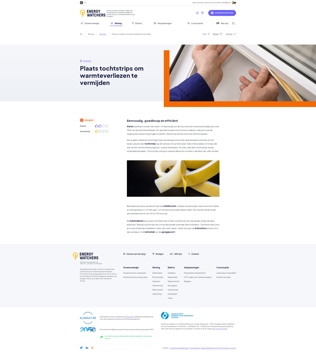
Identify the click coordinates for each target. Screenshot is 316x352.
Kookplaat (172, 294)
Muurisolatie (157, 277)
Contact (233, 348)
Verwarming (157, 285)
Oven (170, 298)
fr (85, 2)
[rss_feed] (92, 348)
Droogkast (172, 285)
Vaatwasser (173, 289)
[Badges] (202, 13)
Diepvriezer (173, 277)
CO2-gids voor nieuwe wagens (198, 277)
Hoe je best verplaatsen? (195, 273)
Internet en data (223, 277)
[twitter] (81, 348)
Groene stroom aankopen (134, 273)
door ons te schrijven (219, 329)
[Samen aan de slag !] (197, 13)
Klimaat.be (129, 317)
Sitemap (225, 348)
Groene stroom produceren (135, 277)
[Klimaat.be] (88, 318)
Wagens (187, 281)
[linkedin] (87, 348)
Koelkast (172, 273)
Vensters (102, 34)
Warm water (157, 289)
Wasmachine (173, 281)
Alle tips (224, 23)
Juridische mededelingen (179, 348)
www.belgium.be (226, 2)
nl (81, 2)
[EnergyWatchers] (92, 13)
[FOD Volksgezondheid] (177, 315)
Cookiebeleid (194, 348)
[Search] (233, 23)
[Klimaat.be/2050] (88, 329)
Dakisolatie (157, 273)
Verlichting (157, 294)
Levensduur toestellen (226, 273)
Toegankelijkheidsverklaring (210, 348)
